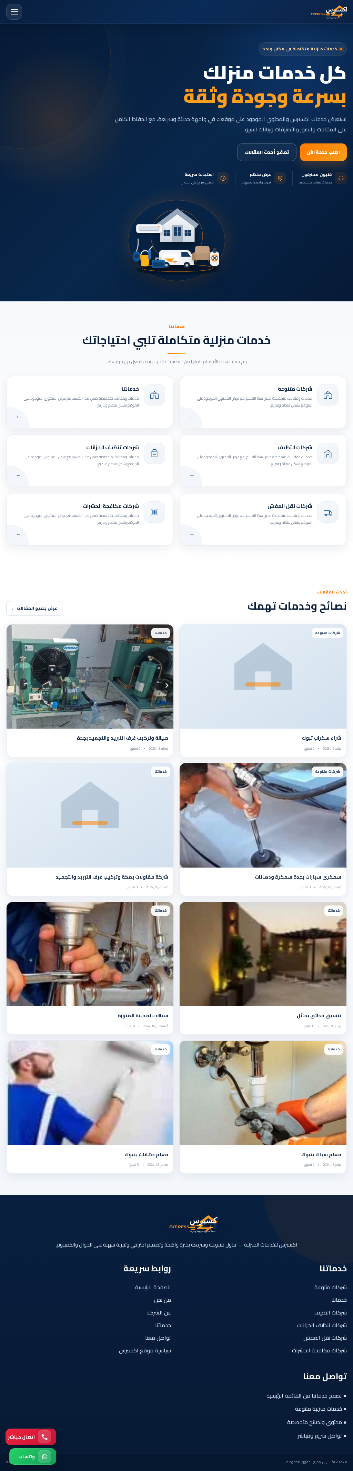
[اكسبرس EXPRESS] (316, 12)
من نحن (162, 1299)
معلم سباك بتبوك (321, 1154)
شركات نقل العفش (325, 1337)
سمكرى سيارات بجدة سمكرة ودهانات (298, 876)
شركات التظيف (330, 1312)
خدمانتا (339, 1299)
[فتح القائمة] (14, 12)
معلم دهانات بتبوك (146, 1154)
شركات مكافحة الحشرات (319, 1350)
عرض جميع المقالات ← (34, 608)
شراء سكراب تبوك (321, 737)
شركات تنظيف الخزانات (322, 1325)
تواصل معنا (158, 1337)
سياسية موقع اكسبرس (145, 1350)
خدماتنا (163, 1325)
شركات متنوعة (330, 1287)
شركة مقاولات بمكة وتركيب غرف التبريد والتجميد (112, 876)
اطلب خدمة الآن (323, 152)
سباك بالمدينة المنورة (143, 1015)
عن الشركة (159, 1312)
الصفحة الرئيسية (153, 1287)
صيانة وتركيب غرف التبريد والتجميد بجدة (122, 737)
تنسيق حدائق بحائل (319, 1015)
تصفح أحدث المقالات (266, 152)
